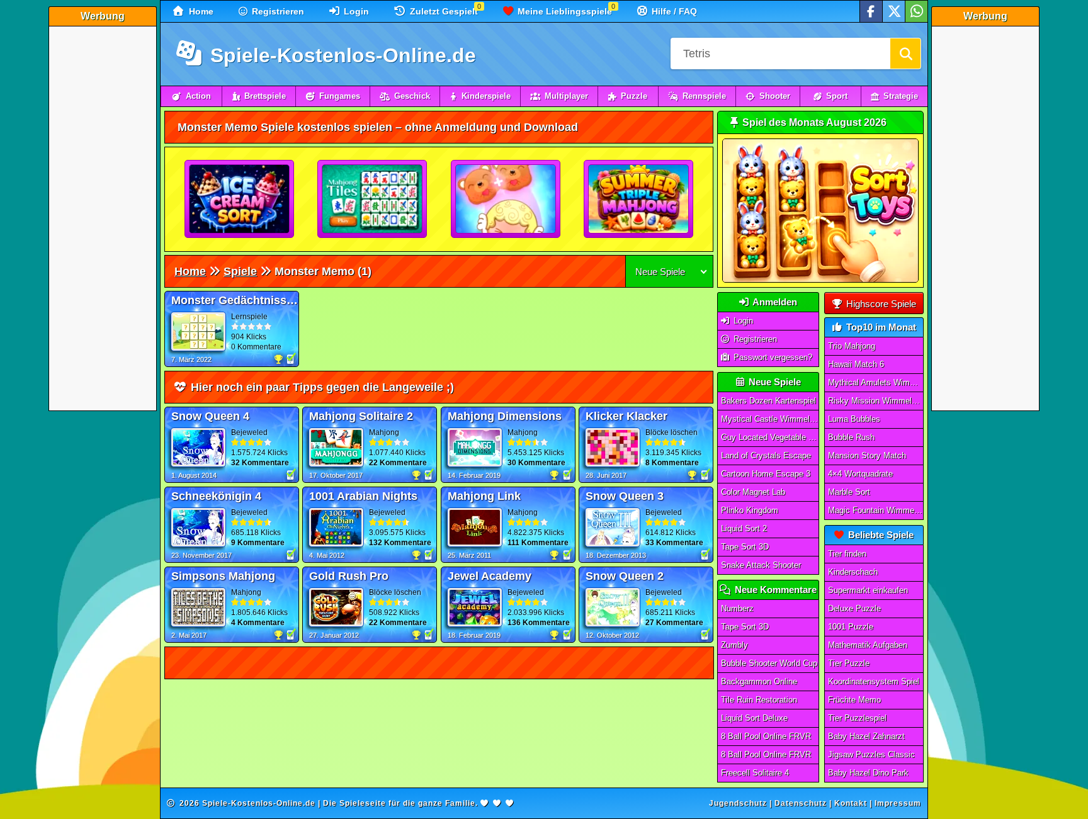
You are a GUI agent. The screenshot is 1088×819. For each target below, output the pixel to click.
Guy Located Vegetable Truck (770, 437)
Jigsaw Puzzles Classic (871, 754)
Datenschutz (800, 803)
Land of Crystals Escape (766, 455)
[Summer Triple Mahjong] (639, 199)
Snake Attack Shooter (761, 565)
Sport (836, 96)
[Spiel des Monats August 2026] (820, 280)
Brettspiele (265, 96)
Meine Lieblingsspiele (563, 11)
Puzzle (634, 96)
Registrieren (276, 11)
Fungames (339, 96)
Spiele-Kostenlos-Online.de (340, 55)
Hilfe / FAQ (673, 11)
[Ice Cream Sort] (240, 199)
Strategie (900, 96)
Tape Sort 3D (745, 546)
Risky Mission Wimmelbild (876, 400)
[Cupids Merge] (506, 199)
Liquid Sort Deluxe (754, 718)
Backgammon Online (759, 681)
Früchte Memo (854, 699)
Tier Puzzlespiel (857, 718)
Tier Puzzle (849, 663)
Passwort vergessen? (771, 357)
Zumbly (734, 645)
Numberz (737, 608)
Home (199, 11)
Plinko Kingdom (749, 510)
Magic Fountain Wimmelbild (876, 510)
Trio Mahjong (851, 346)
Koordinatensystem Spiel (873, 681)
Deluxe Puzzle (854, 608)
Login (355, 11)
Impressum (898, 803)
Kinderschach (853, 572)
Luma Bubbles (854, 419)
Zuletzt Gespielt (442, 11)
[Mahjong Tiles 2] (373, 199)
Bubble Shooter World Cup (769, 663)
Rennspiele (704, 96)
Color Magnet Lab (753, 492)
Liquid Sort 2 (744, 528)
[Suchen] (905, 53)
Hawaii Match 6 (856, 364)
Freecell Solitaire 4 (755, 772)
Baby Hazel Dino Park (868, 772)
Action (198, 96)
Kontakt (850, 803)
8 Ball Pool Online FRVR (766, 736)
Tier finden (847, 553)
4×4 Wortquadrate (860, 473)
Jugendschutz (738, 803)
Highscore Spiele (880, 303)
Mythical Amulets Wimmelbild (876, 382)
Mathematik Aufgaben (867, 645)
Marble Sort (849, 492)
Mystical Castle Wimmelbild (770, 419)
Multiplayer (566, 96)
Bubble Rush (851, 437)
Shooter (774, 96)
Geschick (412, 96)
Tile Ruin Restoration (759, 699)
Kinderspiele (486, 96)
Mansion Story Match (867, 455)
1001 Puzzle (850, 626)
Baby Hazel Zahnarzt (866, 736)
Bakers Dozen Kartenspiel (768, 400)
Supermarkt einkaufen (868, 590)
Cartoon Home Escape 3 (765, 473)
